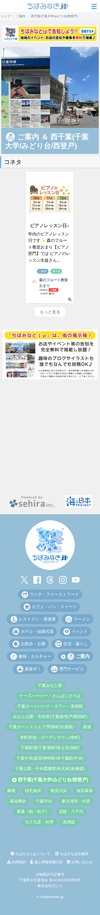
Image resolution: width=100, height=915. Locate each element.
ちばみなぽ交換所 (73, 854)
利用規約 (18, 862)
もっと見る (50, 312)
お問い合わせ (81, 862)
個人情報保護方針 (48, 862)
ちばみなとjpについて (32, 854)
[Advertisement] (50, 437)
